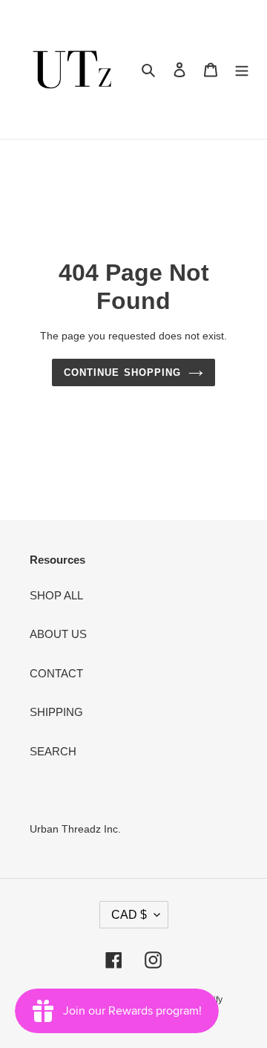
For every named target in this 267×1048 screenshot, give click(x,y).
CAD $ (129, 914)
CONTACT (56, 673)
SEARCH (53, 751)
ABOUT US (58, 634)
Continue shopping (122, 372)
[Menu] (241, 69)
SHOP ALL (56, 595)
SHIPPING (56, 712)
